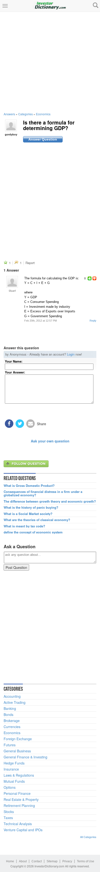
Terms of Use (85, 861)
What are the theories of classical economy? (37, 520)
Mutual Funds (14, 781)
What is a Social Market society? (28, 513)
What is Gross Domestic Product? (29, 485)
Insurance (11, 769)
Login (71, 354)
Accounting (12, 696)
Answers (9, 114)
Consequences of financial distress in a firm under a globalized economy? (43, 493)
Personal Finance (17, 793)
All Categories (88, 837)
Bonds (8, 714)
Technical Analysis (18, 823)
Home (10, 861)
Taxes (8, 817)
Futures (10, 744)
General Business (17, 750)
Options (10, 787)
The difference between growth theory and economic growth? (50, 501)
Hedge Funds (14, 763)
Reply (93, 320)
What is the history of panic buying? (31, 507)
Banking (10, 708)
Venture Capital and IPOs (23, 829)
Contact (37, 861)
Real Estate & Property (21, 799)
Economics (43, 114)
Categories (25, 114)
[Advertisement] (50, 62)
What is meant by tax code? (24, 526)
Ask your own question (50, 441)
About (23, 861)
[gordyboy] (11, 125)
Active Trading (14, 702)
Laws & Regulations (19, 775)
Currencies (12, 726)
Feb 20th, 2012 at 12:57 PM (40, 320)
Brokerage (12, 720)
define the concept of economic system (33, 532)
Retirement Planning (19, 805)
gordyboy (11, 134)
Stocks (9, 811)
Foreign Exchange (18, 738)
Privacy (67, 861)
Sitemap (52, 861)
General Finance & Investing (25, 757)
